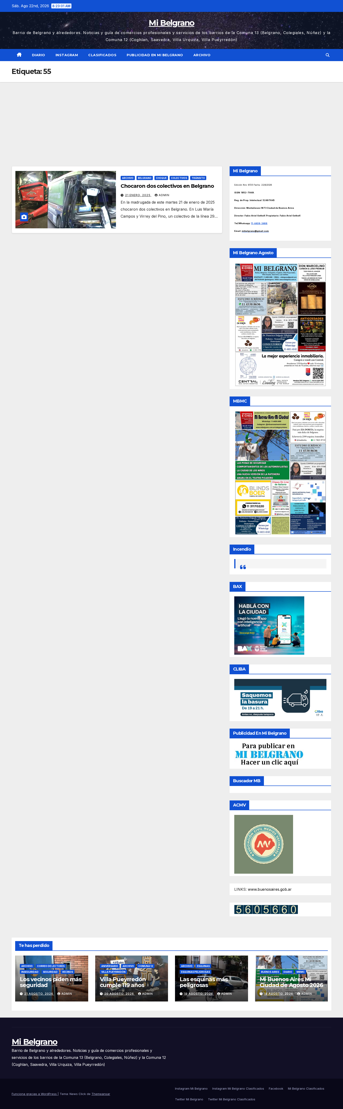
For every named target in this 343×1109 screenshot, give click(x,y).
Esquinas (203, 966)
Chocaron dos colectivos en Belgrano (167, 186)
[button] (327, 55)
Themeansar (100, 1094)
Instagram (67, 55)
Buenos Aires (270, 971)
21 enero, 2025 (138, 195)
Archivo (202, 55)
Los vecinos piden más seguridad (50, 982)
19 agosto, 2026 (199, 993)
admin (164, 195)
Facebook (276, 1088)
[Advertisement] (172, 117)
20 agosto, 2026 (119, 993)
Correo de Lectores (51, 966)
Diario (38, 55)
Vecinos (67, 971)
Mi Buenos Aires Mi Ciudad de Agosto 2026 (291, 982)
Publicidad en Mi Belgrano (155, 55)
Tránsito (198, 178)
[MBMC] (280, 472)
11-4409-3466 (259, 223)
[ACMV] (263, 843)
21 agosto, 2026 (39, 993)
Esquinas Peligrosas (195, 971)
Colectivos (179, 178)
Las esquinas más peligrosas (204, 982)
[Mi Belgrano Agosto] (280, 324)
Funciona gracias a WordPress (35, 1094)
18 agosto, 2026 (279, 993)
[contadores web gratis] (266, 909)
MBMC (301, 971)
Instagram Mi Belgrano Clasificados (238, 1088)
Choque (161, 178)
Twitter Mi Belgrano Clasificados (231, 1099)
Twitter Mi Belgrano (189, 1099)
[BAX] (269, 625)
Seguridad (50, 971)
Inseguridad (29, 971)
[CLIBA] (280, 698)
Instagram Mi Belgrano (191, 1088)
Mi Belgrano (171, 23)
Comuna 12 (145, 966)
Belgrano (144, 178)
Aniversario (109, 966)
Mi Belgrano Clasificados (306, 1088)
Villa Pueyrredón (113, 971)
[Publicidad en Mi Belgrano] (269, 754)
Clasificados (102, 55)
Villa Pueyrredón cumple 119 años (123, 982)
